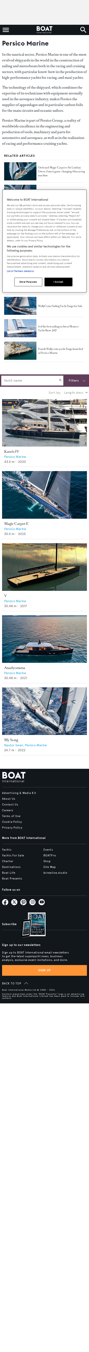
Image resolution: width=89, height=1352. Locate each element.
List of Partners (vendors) (20, 271)
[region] (44, 241)
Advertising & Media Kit (19, 793)
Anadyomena (14, 667)
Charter (7, 861)
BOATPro (49, 855)
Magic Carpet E (16, 523)
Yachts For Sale (13, 855)
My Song (11, 739)
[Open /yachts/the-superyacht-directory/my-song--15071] (44, 711)
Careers (7, 810)
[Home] (44, 30)
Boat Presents (12, 878)
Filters (74, 380)
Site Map (49, 867)
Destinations (11, 867)
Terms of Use (11, 816)
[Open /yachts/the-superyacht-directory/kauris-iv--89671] (44, 423)
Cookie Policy (12, 822)
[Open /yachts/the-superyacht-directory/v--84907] (44, 567)
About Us (8, 799)
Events (48, 849)
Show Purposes (28, 281)
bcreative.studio (55, 873)
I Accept (58, 281)
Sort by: (55, 393)
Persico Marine (15, 457)
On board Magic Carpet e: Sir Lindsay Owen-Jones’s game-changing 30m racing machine (61, 171)
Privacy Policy (12, 827)
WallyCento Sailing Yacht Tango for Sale (60, 306)
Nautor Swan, (14, 745)
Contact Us (10, 804)
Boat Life (8, 873)
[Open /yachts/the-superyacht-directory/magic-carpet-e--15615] (44, 495)
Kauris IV (11, 451)
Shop (47, 861)
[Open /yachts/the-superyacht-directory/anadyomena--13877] (44, 639)
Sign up (44, 970)
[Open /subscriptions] (30, 925)
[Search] (60, 380)
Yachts (7, 849)
